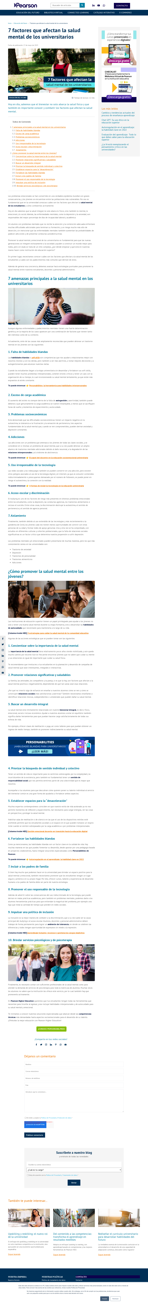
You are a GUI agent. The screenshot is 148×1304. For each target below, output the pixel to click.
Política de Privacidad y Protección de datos (56, 1118)
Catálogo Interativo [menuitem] (104, 12)
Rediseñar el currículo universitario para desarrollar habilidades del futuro (118, 1236)
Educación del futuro (20, 23)
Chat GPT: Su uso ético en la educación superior (115, 121)
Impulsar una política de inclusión (30, 182)
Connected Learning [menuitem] (78, 12)
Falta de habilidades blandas (28, 130)
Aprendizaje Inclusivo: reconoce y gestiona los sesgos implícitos (56, 932)
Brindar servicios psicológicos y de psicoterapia (37, 185)
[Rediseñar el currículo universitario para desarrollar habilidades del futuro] (119, 1218)
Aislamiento (21, 150)
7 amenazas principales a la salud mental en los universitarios (39, 127)
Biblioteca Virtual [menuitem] (53, 12)
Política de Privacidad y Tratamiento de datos (61, 1175)
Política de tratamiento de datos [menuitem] (53, 1280)
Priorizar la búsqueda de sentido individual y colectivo (39, 166)
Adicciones (20, 140)
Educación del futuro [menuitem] (27, 12)
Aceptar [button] (104, 1299)
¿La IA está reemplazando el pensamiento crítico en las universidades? (115, 147)
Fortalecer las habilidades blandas (30, 172)
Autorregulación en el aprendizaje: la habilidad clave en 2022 (56, 859)
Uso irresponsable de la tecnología (31, 143)
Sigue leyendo (14, 1254)
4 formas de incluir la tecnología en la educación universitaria (56, 485)
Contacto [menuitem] (79, 1280)
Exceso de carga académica (27, 133)
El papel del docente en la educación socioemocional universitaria (58, 457)
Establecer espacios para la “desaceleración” (35, 169)
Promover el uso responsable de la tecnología (35, 179)
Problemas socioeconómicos (28, 137)
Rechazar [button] (115, 1299)
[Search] (82, 5)
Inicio (10, 23)
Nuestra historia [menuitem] (13, 1280)
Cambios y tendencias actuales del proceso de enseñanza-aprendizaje (118, 114)
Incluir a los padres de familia (28, 176)
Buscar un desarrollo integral (28, 163)
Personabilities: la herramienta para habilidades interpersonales (58, 385)
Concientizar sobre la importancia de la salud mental (39, 156)
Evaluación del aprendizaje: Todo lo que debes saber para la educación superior (119, 137)
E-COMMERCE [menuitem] (125, 12)
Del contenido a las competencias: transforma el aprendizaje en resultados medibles (72, 1236)
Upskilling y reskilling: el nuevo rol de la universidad (28, 1235)
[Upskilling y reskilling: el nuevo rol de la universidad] (29, 1218)
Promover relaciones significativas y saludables (36, 159)
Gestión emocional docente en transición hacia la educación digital (57, 831)
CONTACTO (122, 6)
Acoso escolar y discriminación (28, 146)
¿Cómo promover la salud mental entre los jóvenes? (34, 153)
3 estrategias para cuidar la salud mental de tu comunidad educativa (58, 633)
